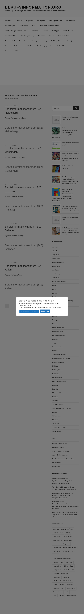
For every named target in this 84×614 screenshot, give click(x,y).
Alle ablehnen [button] (35, 311)
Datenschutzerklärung (30, 303)
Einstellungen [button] (45, 311)
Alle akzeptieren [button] (25, 311)
